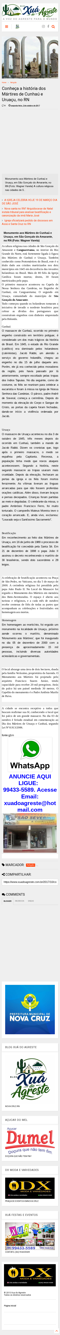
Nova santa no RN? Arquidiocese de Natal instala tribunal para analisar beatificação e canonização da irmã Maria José (27, 212)
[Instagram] (43, 26)
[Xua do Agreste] (17, 27)
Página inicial (10, 1306)
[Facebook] (48, 26)
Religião (13, 82)
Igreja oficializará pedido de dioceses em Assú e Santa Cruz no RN (27, 222)
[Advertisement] (30, 141)
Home (4, 82)
